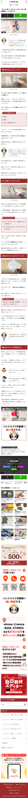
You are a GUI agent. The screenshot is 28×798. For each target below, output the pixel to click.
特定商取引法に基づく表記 (14, 790)
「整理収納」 (5, 743)
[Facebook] (10, 4)
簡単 (10, 453)
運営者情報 (8, 787)
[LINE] (17, 4)
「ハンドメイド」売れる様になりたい (12, 729)
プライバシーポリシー (17, 787)
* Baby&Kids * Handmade (8, 449)
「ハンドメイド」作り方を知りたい (10, 447)
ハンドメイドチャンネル (11, 796)
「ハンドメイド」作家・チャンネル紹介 (12, 719)
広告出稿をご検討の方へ (9, 784)
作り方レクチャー (17, 451)
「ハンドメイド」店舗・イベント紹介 (12, 733)
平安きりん (4, 44)
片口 (24, 451)
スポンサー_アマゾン (7, 451)
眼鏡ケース (5, 453)
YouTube (15, 34)
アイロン (17, 449)
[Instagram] (15, 4)
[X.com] (12, 4)
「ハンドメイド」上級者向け (9, 738)
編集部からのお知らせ (7, 747)
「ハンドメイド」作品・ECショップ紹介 (12, 714)
